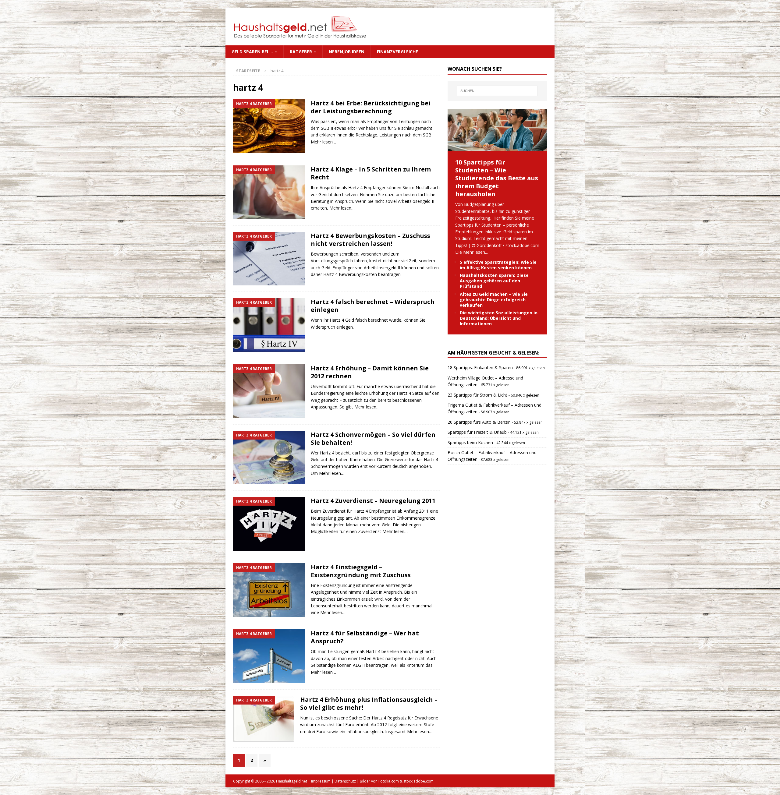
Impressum (321, 781)
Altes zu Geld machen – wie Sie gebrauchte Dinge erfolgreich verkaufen (494, 299)
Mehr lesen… (323, 142)
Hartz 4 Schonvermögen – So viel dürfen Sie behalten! (373, 438)
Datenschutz (345, 781)
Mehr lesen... (475, 252)
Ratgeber (301, 52)
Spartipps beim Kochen (470, 442)
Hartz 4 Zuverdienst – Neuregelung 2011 (373, 500)
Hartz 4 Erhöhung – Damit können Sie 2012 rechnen (370, 372)
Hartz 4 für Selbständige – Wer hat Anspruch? (365, 637)
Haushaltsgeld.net (291, 781)
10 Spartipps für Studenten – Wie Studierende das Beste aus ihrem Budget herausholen (496, 178)
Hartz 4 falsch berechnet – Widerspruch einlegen (372, 306)
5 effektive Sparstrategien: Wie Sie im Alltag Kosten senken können (498, 264)
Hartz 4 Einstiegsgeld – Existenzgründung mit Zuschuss (361, 571)
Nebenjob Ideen (346, 52)
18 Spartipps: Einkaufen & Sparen (480, 367)
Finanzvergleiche (397, 52)
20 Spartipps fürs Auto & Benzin (479, 422)
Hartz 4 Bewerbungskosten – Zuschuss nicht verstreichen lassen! (370, 239)
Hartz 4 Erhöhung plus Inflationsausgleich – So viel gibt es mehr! (369, 703)
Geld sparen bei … (252, 52)
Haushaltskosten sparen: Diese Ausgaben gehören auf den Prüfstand (494, 280)
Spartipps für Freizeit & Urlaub (477, 432)
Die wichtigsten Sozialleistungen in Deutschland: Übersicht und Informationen (498, 318)
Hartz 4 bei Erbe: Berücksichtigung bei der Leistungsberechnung (371, 107)
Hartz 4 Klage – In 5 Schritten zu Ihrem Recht (371, 173)
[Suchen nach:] (497, 91)
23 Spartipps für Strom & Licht (477, 395)
